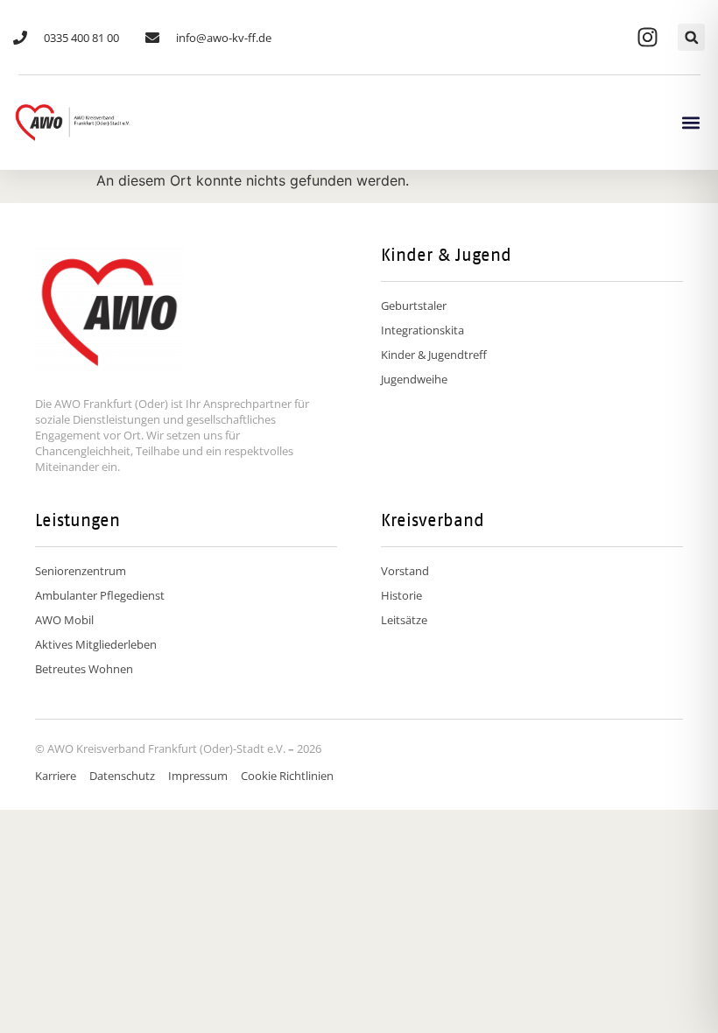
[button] (691, 37)
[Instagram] (647, 38)
